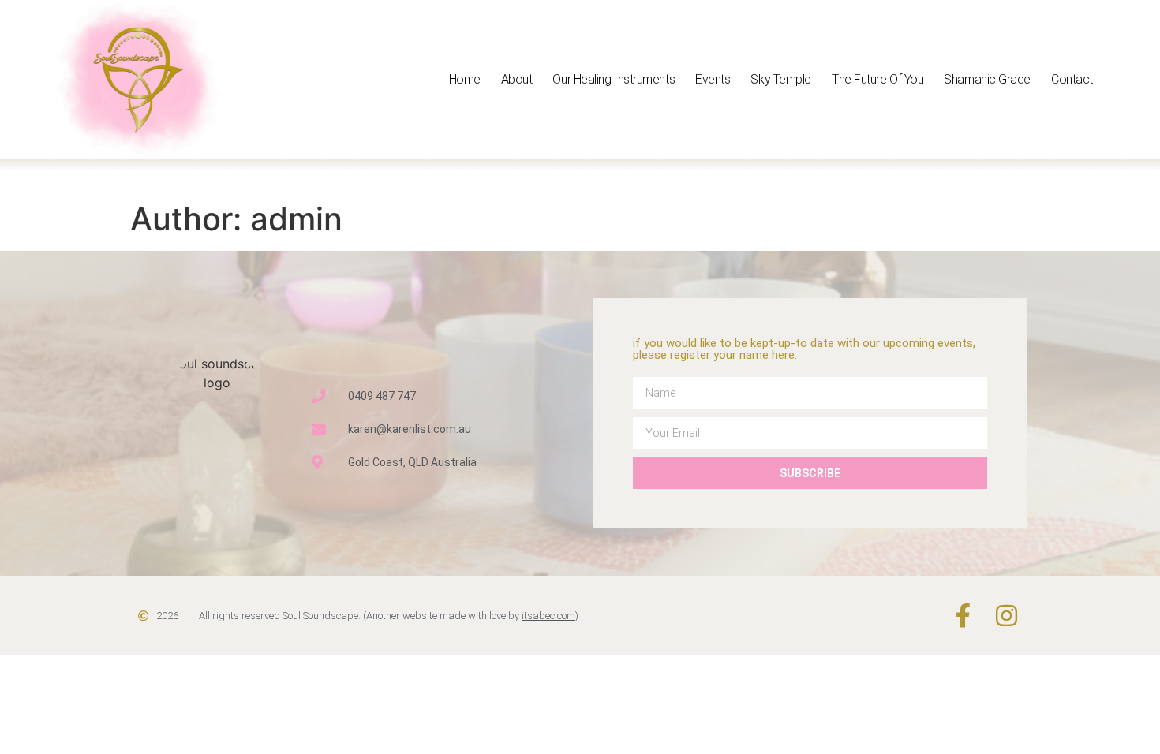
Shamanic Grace (987, 79)
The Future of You (877, 79)
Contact (1072, 79)
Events (712, 79)
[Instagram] (1006, 615)
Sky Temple (780, 79)
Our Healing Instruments (613, 79)
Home (465, 79)
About (517, 79)
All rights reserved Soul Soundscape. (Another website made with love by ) (388, 615)
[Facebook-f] (963, 615)
